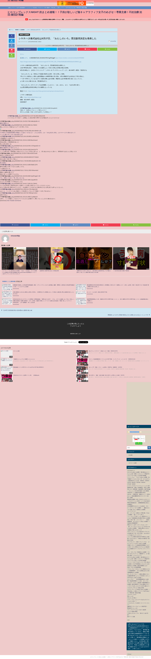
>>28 (39, 130)
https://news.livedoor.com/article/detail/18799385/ (69, 58)
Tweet (11, 41)
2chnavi (129, 654)
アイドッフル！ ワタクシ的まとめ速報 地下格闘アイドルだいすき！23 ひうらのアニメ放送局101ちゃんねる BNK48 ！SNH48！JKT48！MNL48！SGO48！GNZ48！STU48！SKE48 (138, 481)
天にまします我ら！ (132, 597)
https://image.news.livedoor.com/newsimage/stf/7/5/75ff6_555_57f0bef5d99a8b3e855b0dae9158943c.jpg (50, 61)
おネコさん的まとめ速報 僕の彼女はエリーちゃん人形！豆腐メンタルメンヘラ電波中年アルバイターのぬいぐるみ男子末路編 (138, 474)
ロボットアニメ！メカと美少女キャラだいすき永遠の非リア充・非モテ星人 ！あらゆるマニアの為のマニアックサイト (138, 533)
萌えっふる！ (130, 596)
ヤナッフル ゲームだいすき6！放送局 (136, 609)
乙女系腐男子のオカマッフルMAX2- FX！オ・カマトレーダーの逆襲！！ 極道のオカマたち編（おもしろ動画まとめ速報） (138, 508)
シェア (11, 36)
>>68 (38, 176)
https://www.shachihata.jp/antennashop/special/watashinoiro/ (46, 91)
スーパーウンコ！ (131, 511)
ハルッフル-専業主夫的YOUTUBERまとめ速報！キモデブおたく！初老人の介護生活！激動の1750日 (138, 538)
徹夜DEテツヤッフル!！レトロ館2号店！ (137, 606)
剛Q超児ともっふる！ (132, 608)
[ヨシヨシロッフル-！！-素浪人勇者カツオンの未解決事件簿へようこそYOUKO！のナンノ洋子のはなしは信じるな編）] (138, 576)
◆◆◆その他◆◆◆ (24, 34)
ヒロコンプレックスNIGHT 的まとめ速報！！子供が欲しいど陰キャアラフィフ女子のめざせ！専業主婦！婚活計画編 (138, 591)
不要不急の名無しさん (28, 108)
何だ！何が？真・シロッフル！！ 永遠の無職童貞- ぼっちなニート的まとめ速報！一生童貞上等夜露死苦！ (138, 521)
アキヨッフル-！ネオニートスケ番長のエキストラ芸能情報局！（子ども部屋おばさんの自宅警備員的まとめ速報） (138, 570)
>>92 (39, 161)
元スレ (22, 54)
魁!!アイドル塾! (131, 616)
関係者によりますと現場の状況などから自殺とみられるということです (128, 315)
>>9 (38, 121)
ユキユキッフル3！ (132, 594)
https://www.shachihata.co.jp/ (32, 97)
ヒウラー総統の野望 (132, 611)
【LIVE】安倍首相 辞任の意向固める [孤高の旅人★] (17, 310)
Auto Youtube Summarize (14, 200)
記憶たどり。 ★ (26, 58)
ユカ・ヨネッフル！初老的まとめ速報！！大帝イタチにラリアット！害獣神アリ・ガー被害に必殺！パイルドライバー (138, 553)
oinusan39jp (113, 41)
